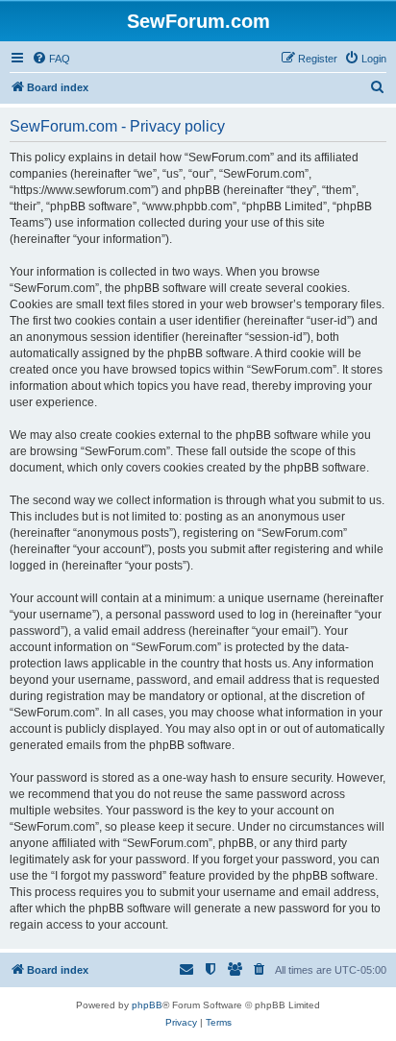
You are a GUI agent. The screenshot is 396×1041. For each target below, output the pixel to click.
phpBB (147, 1005)
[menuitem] (51, 58)
